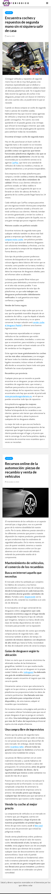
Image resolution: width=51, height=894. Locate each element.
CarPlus (15, 162)
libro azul (39, 825)
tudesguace (28, 672)
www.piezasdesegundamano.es (18, 396)
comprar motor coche (14, 239)
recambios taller (17, 747)
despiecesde (30, 597)
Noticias (9, 12)
